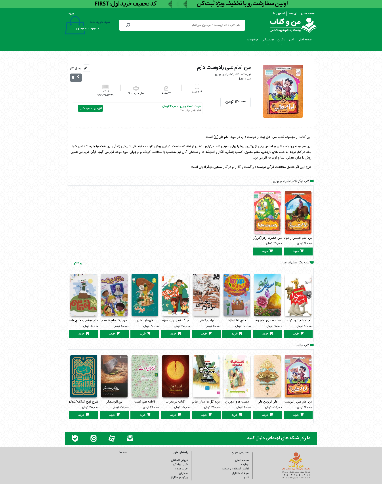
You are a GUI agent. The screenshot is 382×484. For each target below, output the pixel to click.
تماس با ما (279, 13)
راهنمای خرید (180, 452)
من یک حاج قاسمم (114, 320)
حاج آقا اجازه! (237, 320)
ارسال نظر (75, 68)
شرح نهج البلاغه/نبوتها (83, 402)
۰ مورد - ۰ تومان (87, 28)
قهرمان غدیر (145, 320)
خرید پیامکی (180, 464)
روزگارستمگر (114, 402)
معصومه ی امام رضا (267, 320)
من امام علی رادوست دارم (295, 402)
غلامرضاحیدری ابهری (227, 74)
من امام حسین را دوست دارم (293, 238)
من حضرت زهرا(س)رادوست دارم (260, 238)
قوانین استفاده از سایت (235, 468)
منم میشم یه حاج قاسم (83, 320)
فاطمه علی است (144, 402)
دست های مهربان (237, 402)
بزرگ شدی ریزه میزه (175, 320)
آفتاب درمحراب (175, 402)
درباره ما (292, 13)
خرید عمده (181, 468)
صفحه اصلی (308, 13)
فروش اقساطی (179, 460)
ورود (71, 13)
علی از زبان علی (267, 402)
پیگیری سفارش (179, 477)
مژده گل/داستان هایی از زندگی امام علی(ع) (191, 402)
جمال (241, 79)
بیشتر (78, 263)
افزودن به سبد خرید (90, 108)
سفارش (183, 473)
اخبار (291, 39)
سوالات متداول (240, 473)
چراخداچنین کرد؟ (298, 320)
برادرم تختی (206, 320)
